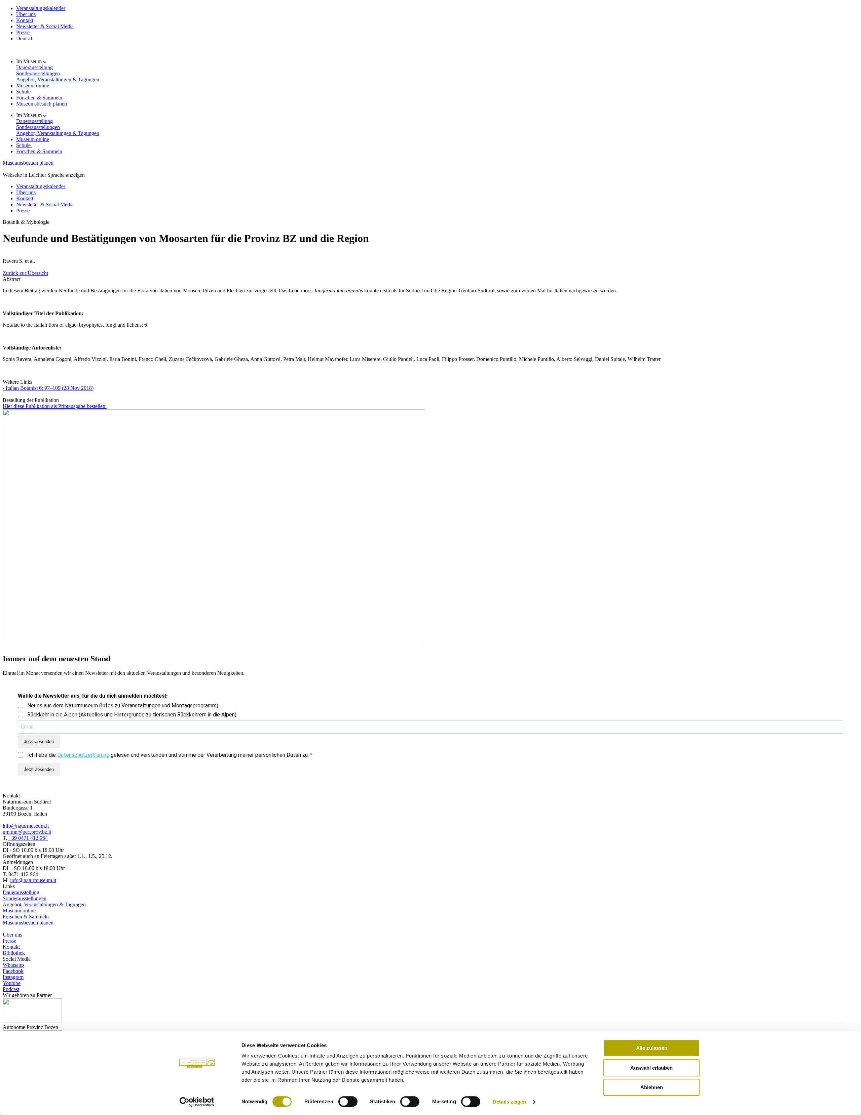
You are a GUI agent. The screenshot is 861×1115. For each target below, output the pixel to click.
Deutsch (25, 38)
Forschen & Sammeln (39, 97)
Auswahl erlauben (651, 1068)
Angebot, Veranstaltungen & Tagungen (57, 79)
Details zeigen (509, 1102)
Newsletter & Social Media (45, 26)
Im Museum (29, 61)
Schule (24, 91)
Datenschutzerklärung (83, 755)
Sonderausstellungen (38, 73)
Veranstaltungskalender (40, 8)
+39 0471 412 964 (28, 838)
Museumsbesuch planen (41, 104)
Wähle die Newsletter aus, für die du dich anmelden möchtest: (93, 696)
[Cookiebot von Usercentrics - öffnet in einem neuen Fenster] (196, 1102)
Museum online (32, 85)
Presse (23, 32)
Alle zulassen (651, 1048)
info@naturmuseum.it (26, 826)
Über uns (26, 14)
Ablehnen (651, 1087)
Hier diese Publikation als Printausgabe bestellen (55, 406)
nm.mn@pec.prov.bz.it (27, 832)
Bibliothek (14, 953)
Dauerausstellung (34, 67)
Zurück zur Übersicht (25, 273)
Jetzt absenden (39, 741)
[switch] (348, 1101)
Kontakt (24, 20)
